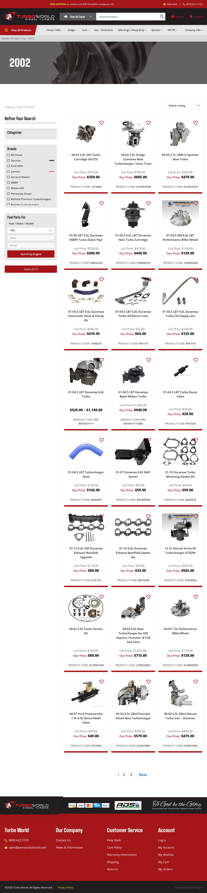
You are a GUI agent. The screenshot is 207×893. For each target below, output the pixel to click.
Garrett (15, 171)
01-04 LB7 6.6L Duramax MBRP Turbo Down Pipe (86, 237)
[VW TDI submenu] (176, 30)
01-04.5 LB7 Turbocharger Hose (86, 474)
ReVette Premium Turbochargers (31, 199)
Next (143, 774)
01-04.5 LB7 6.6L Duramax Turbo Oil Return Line (133, 314)
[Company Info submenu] (201, 30)
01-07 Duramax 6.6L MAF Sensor (133, 474)
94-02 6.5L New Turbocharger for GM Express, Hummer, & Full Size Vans (133, 635)
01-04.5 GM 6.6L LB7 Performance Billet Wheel (180, 237)
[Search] (162, 16)
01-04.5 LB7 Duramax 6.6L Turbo (86, 394)
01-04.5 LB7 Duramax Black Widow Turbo (133, 394)
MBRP (14, 182)
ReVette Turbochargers (25, 204)
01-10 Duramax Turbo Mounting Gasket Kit (180, 474)
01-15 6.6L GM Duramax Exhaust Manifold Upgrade (86, 552)
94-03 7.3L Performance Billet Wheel (180, 631)
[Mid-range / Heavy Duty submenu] (145, 30)
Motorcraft (17, 188)
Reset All (29, 269)
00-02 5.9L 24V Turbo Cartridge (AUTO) (86, 157)
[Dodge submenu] (76, 30)
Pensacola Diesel (21, 193)
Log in (162, 840)
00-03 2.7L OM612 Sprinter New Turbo (180, 157)
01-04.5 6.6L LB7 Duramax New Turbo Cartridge (133, 237)
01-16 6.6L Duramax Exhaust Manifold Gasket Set (133, 552)
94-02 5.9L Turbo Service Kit (86, 631)
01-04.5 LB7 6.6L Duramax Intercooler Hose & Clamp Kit (86, 316)
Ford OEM (17, 166)
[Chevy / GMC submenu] (62, 30)
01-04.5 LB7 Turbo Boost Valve (180, 394)
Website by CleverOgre (188, 887)
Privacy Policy (66, 887)
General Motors (20, 177)
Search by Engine (30, 254)
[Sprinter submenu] (161, 30)
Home (5, 38)
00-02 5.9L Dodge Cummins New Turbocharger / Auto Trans (133, 159)
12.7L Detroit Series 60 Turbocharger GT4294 (180, 550)
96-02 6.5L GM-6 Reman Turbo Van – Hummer (180, 716)
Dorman (16, 160)
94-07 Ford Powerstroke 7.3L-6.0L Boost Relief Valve (86, 718)
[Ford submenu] (88, 30)
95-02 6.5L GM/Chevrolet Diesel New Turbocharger (133, 716)
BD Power (17, 155)
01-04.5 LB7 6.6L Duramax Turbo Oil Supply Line (180, 314)
